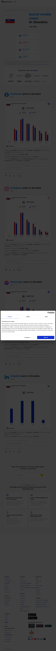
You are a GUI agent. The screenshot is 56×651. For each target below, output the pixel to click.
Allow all (46, 337)
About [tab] (46, 316)
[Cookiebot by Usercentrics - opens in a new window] (48, 313)
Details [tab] (28, 316)
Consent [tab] (10, 316)
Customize (27, 337)
